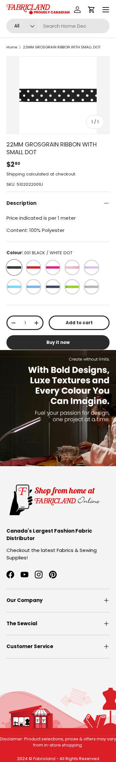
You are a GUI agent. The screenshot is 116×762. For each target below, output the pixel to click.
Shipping (15, 174)
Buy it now (58, 342)
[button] (91, 10)
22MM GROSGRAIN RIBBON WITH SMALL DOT (62, 47)
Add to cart (79, 323)
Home (11, 47)
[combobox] (58, 26)
